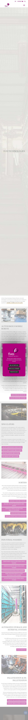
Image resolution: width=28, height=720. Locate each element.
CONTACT (19, 1)
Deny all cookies (14, 368)
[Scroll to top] (26, 717)
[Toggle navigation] (24, 5)
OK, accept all (14, 365)
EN (15, 1)
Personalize (14, 371)
